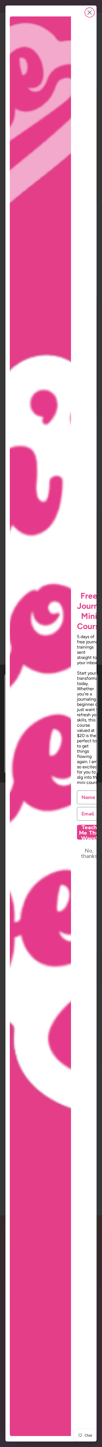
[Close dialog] (89, 12)
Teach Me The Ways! (89, 832)
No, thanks (89, 853)
